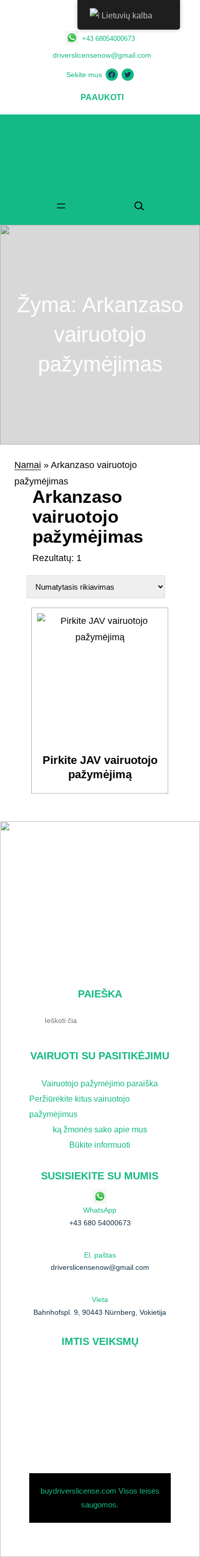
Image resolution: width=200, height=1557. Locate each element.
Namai (27, 465)
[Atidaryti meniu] (61, 206)
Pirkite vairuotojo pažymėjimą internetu (92, 152)
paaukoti (102, 97)
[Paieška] (159, 1020)
